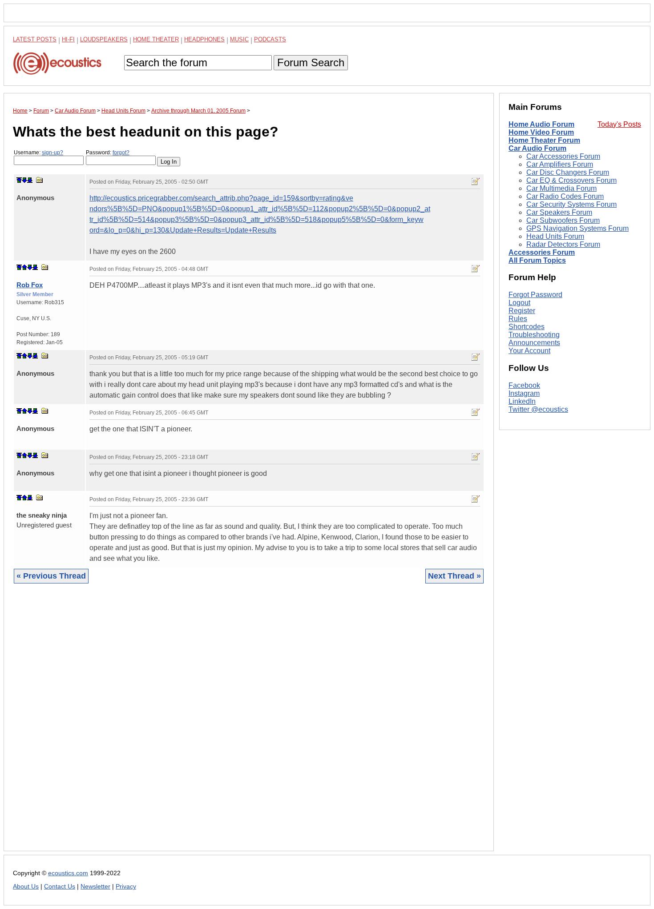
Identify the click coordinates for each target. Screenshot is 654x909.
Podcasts (270, 39)
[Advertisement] (248, 724)
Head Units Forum (555, 236)
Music (239, 39)
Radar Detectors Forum (563, 244)
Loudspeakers (104, 39)
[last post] (29, 180)
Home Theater (156, 39)
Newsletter (95, 886)
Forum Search (310, 62)
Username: (38, 152)
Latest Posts (35, 39)
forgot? (121, 152)
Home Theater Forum (544, 140)
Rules (518, 318)
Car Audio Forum (537, 148)
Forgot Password (535, 294)
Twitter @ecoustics (538, 409)
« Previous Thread (51, 575)
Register (522, 310)
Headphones (204, 39)
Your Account (529, 350)
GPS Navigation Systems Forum (577, 228)
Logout (519, 302)
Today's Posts (619, 124)
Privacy (126, 886)
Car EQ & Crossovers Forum (571, 180)
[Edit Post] (475, 181)
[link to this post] (39, 180)
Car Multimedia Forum (561, 188)
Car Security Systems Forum (571, 204)
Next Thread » (454, 575)
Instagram (524, 393)
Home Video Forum (541, 132)
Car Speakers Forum (559, 212)
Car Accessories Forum (563, 156)
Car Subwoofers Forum (563, 220)
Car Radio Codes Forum (565, 196)
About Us (26, 886)
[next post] (24, 180)
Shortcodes (527, 326)
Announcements (534, 342)
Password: (107, 152)
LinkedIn (522, 401)
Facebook (524, 385)
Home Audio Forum (541, 124)
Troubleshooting (534, 334)
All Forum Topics (537, 260)
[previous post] (24, 267)
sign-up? (52, 152)
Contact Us (59, 886)
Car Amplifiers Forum (559, 164)
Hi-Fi (68, 39)
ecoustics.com (68, 873)
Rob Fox (29, 285)
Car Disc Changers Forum (567, 172)
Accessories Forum (542, 252)
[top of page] (19, 180)
